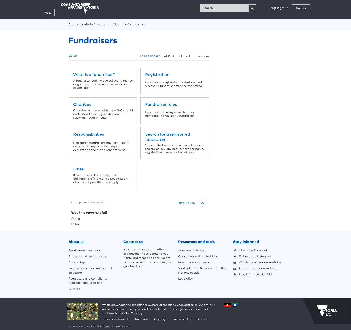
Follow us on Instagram (255, 256)
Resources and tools (196, 241)
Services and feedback (85, 250)
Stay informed (246, 241)
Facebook (203, 56)
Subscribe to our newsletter (258, 269)
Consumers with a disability (197, 256)
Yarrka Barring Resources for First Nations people (202, 271)
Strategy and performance (87, 256)
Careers (74, 289)
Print (171, 56)
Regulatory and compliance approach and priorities (88, 281)
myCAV (301, 8)
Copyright (161, 319)
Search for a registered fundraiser (175, 143)
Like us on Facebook (253, 250)
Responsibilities (103, 143)
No (77, 224)
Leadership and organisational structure (90, 271)
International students (194, 262)
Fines (103, 175)
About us (76, 241)
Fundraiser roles (175, 111)
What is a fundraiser (103, 81)
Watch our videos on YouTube (260, 262)
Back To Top (187, 203)
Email (186, 56)
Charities (103, 111)
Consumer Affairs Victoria (87, 24)
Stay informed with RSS (255, 275)
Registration (175, 81)
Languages (276, 8)
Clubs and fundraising (128, 24)
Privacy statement (115, 319)
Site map (203, 319)
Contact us (133, 241)
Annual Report (79, 262)
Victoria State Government (327, 311)
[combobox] (224, 8)
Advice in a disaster (192, 250)
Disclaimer (141, 319)
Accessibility (182, 319)
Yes (77, 219)
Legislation (186, 279)
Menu (48, 13)
